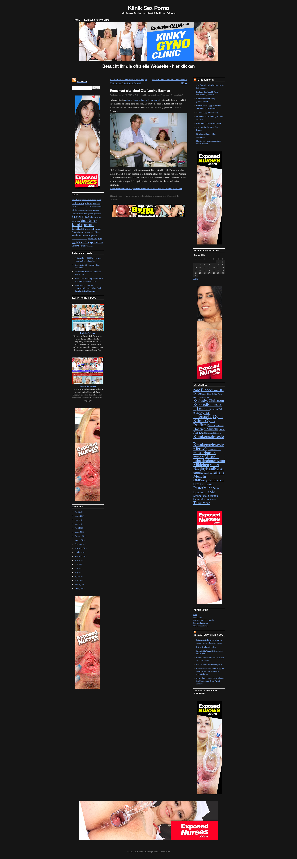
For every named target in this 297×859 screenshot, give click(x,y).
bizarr (94, 200)
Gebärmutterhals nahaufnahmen (88, 210)
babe (196, 389)
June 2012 (78, 568)
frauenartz (83, 207)
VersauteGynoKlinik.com (208, 634)
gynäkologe (97, 213)
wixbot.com (197, 617)
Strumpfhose (200, 495)
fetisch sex (214, 409)
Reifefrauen (203, 487)
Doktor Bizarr (206, 394)
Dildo (197, 393)
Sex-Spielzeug (206, 490)
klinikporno (83, 224)
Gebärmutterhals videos (80, 213)
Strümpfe (213, 495)
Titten (198, 502)
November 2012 (81, 548)
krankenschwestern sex (79, 239)
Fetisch (203, 408)
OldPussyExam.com (153, 195)
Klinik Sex (217, 433)
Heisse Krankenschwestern (206, 647)
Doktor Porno (217, 394)
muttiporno (92, 238)
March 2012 (79, 580)
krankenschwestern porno (84, 235)
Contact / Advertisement (161, 851)
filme (78, 207)
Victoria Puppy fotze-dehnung (207, 112)
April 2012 (79, 576)
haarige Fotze (80, 216)
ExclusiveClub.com (208, 400)
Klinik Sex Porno (148, 8)
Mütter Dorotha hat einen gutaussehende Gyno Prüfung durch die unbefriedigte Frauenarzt (88, 288)
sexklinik (82, 241)
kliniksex (78, 228)
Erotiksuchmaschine (200, 623)
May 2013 (78, 524)
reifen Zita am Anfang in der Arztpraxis (143, 99)
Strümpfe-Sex (199, 498)
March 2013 (79, 532)
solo (211, 492)
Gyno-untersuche (202, 414)
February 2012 (80, 584)
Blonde (206, 389)
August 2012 (79, 560)
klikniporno (209, 433)
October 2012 (80, 552)
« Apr (195, 278)
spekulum (96, 242)
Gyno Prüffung (204, 422)
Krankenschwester (208, 438)
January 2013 (80, 540)
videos (91, 246)
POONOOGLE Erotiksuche (203, 620)
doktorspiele (91, 203)
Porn (195, 614)
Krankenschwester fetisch (208, 446)
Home (77, 19)
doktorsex (78, 203)
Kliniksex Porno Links (97, 19)
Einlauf (206, 397)
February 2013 (80, 536)
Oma (164, 195)
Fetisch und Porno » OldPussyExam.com (152, 95)
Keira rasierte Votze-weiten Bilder (208, 123)
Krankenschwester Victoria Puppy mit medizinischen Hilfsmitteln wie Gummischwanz (210, 671)
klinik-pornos (96, 217)
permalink (114, 199)
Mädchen (201, 464)
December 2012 (80, 544)
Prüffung (207, 484)
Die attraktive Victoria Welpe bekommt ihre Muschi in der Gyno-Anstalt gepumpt (210, 681)
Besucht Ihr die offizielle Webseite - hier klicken (148, 66)
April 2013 (79, 528)
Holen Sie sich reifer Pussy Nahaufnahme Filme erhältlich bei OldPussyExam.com (146, 188)
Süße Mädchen (211, 499)
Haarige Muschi (137, 195)
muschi (198, 456)
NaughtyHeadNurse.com (208, 470)
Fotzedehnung (205, 79)
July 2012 (78, 564)
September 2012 (81, 556)
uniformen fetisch (80, 245)
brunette (218, 389)
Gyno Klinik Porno (200, 625)
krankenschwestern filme (88, 232)
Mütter (214, 464)
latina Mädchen (214, 449)
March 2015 (79, 516)
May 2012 (78, 572)
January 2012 (80, 588)
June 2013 (78, 520)
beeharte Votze (87, 200)
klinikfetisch (88, 220)
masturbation (204, 452)
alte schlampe (76, 200)
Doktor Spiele (198, 397)
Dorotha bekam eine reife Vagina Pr (209, 664)
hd (90, 216)
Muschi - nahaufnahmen (206, 458)
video (206, 503)
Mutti (221, 460)
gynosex (90, 213)
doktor (99, 200)
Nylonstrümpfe (206, 472)
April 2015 (79, 512)
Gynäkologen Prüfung (216, 426)
